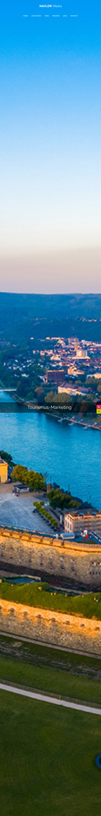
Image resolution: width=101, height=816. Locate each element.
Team (47, 16)
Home (25, 16)
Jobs (65, 16)
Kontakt (74, 16)
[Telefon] (99, 407)
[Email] (99, 411)
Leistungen (36, 16)
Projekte (56, 16)
